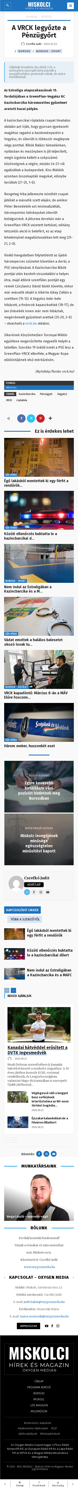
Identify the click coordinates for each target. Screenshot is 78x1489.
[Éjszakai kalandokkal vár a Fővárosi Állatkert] (17, 1122)
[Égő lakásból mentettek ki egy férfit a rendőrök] (39, 457)
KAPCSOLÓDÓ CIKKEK (22, 910)
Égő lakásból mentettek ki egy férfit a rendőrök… (36, 483)
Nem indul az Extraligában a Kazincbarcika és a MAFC (49, 972)
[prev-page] (6, 990)
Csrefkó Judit (37, 878)
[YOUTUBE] (46, 1326)
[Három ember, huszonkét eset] (39, 722)
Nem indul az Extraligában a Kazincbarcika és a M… (28, 589)
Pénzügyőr (46, 394)
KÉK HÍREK (11, 474)
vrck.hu (31, 323)
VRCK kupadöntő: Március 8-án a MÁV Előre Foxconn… (36, 695)
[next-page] (13, 990)
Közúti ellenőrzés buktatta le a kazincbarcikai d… (30, 536)
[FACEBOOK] (52, 1326)
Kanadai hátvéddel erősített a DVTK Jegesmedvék (37, 1050)
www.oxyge (32, 1267)
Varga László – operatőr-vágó (27, 1216)
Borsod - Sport (48, 51)
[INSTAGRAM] (57, 1326)
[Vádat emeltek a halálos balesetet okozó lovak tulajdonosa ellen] (39, 616)
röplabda (21, 400)
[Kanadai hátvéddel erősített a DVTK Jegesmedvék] (39, 1024)
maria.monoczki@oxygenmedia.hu (44, 1316)
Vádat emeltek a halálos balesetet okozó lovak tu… (33, 642)
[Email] (27, 892)
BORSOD (46, 16)
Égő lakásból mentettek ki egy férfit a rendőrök (49, 933)
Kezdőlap (31, 16)
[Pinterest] (40, 418)
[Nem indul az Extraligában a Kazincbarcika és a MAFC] (39, 563)
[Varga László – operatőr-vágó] (39, 1197)
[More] (50, 418)
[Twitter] (31, 418)
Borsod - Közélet (16, 687)
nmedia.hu (47, 1267)
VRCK (9, 400)
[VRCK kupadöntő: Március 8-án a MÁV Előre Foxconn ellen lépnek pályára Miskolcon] (39, 669)
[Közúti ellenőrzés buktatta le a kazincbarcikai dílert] (39, 510)
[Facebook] (21, 418)
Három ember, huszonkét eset (29, 746)
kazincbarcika (27, 394)
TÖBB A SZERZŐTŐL (25, 919)
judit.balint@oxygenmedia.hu (44, 1302)
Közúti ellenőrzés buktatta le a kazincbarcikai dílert (50, 952)
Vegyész (62, 394)
